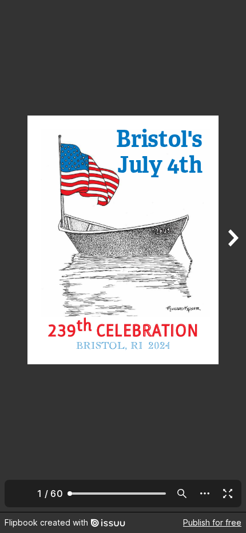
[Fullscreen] (227, 493)
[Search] (181, 493)
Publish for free (212, 522)
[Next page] (232, 256)
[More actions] (204, 493)
